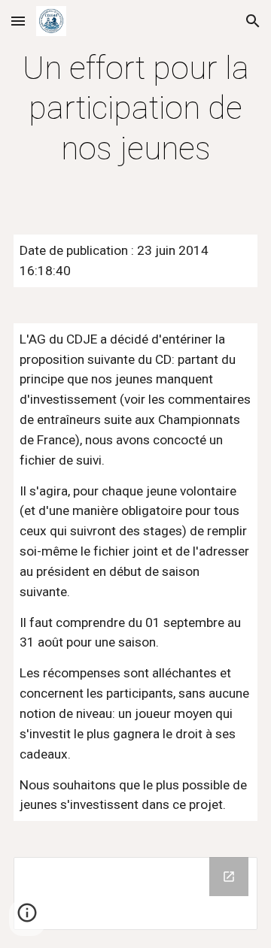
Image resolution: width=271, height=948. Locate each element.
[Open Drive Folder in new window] (228, 876)
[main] (135, 108)
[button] (18, 20)
